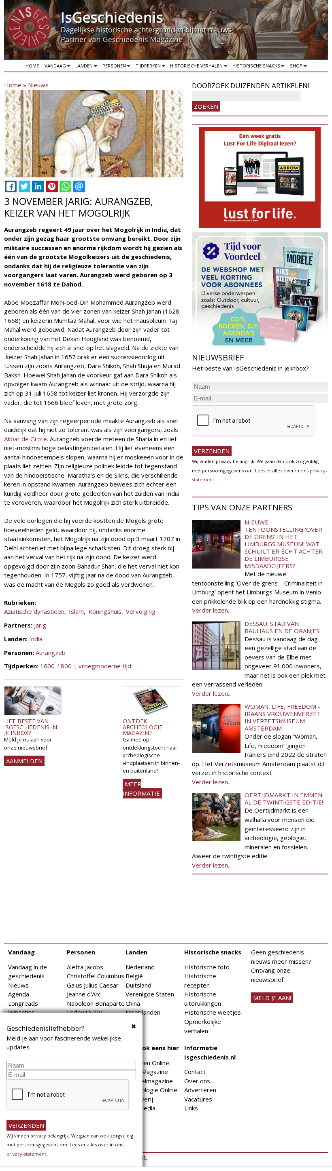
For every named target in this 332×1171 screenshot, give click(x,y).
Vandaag (54, 67)
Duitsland (138, 985)
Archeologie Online (151, 1090)
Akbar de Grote (25, 439)
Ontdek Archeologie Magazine (142, 727)
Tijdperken (147, 67)
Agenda (18, 994)
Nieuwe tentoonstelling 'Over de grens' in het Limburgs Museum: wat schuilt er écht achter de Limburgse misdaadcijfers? (284, 544)
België (134, 976)
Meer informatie (141, 788)
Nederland (140, 967)
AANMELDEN (24, 761)
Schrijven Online (147, 1063)
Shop (294, 67)
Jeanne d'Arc (84, 994)
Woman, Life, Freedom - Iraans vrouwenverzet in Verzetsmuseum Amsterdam (283, 717)
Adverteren (200, 1090)
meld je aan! (272, 998)
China (133, 1003)
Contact (195, 1072)
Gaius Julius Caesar (93, 985)
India (36, 639)
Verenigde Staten (150, 994)
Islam (76, 611)
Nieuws (38, 85)
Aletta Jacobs (85, 967)
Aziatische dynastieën (34, 611)
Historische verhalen (195, 67)
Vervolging (140, 611)
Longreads (23, 1003)
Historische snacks (255, 67)
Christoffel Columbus (95, 976)
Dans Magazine (147, 1072)
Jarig (40, 625)
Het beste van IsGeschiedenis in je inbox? (30, 727)
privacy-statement (26, 1154)
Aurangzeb (51, 653)
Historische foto (207, 967)
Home (32, 66)
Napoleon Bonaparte (96, 1003)
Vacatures (198, 1099)
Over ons (197, 1081)
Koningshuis (104, 611)
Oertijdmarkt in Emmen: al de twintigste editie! (284, 798)
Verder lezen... (212, 610)
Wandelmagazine (149, 1081)
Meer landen (143, 1012)
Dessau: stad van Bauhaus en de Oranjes (282, 627)
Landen (83, 67)
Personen (113, 67)
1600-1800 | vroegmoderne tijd (85, 666)
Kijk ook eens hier (152, 1048)
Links (191, 1108)
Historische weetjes (212, 1012)
